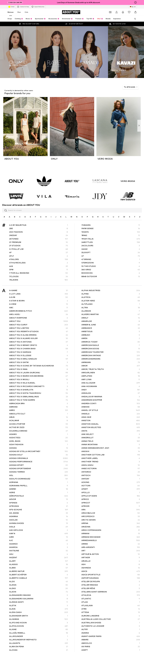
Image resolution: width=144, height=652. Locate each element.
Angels (110, 414)
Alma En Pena (38, 647)
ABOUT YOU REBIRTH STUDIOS (38, 332)
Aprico (110, 499)
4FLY (38, 256)
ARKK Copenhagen (110, 530)
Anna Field (110, 441)
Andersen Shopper (110, 400)
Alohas (38, 650)
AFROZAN (38, 506)
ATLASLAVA (110, 605)
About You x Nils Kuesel (38, 383)
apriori (110, 506)
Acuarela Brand (38, 431)
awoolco (110, 643)
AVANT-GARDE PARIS (110, 636)
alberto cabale (38, 578)
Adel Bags (38, 441)
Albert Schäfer (38, 575)
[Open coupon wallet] (110, 12)
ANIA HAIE (110, 417)
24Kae (110, 249)
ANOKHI (110, 451)
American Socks (110, 349)
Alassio (38, 564)
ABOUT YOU (38, 321)
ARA (110, 510)
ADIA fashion (38, 445)
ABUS (38, 417)
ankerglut (110, 438)
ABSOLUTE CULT (38, 414)
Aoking (110, 482)
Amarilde (110, 321)
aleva (38, 609)
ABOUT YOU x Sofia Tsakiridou (38, 393)
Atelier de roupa (110, 581)
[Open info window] (135, 2)
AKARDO (38, 544)
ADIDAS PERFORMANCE (38, 462)
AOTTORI (110, 486)
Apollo (110, 492)
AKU (38, 554)
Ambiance (110, 328)
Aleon (38, 592)
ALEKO (38, 588)
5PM (38, 270)
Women (10, 12)
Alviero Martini (110, 314)
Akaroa (38, 547)
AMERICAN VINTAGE (110, 355)
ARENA (110, 523)
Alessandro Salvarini (38, 599)
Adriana (38, 482)
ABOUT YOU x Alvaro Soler (38, 338)
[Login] (116, 12)
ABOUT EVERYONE (38, 318)
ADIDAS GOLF (38, 455)
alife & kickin (38, 626)
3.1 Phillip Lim (38, 249)
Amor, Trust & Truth (110, 369)
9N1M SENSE (110, 229)
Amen (110, 338)
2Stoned (38, 239)
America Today (110, 342)
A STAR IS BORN (38, 301)
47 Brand (110, 259)
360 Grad (110, 270)
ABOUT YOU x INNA (38, 369)
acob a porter (38, 424)
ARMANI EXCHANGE (110, 537)
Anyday (110, 479)
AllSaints (38, 643)
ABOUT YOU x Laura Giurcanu (38, 373)
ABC (38, 308)
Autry (110, 629)
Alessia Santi (38, 602)
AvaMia (110, 633)
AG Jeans (38, 513)
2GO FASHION (38, 232)
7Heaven (110, 225)
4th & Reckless (38, 263)
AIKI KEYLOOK (38, 530)
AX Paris (110, 647)
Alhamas (38, 619)
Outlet (12, 6)
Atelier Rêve (110, 588)
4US (38, 266)
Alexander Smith (38, 616)
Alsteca (110, 297)
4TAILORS (38, 259)
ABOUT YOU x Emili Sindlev (38, 359)
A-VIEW (38, 304)
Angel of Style (110, 410)
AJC (38, 540)
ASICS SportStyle (110, 575)
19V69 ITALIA (110, 239)
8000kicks (110, 273)
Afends (38, 503)
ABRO (38, 410)
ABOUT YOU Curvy (38, 325)
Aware (110, 640)
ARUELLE (110, 561)
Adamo (38, 434)
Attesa (110, 612)
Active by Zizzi (38, 427)
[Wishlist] (129, 12)
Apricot (110, 503)
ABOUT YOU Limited (38, 328)
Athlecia (110, 595)
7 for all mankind (38, 273)
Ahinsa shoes (38, 523)
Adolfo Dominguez (38, 479)
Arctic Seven (110, 520)
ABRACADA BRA (38, 403)
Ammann (110, 362)
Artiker (110, 558)
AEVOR (38, 499)
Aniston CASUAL (110, 424)
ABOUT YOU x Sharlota (38, 390)
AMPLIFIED (110, 376)
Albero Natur (38, 571)
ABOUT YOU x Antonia (38, 342)
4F (38, 253)
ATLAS (110, 602)
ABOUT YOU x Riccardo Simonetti (38, 386)
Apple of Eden (110, 496)
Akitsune (38, 551)
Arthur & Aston (110, 554)
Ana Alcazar (110, 383)
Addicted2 (38, 438)
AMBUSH (110, 335)
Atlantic (110, 599)
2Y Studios (38, 246)
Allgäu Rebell (38, 633)
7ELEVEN (38, 280)
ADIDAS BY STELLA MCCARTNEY (38, 451)
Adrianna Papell (38, 486)
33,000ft (110, 253)
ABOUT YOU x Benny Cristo (38, 345)
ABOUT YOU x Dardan (38, 352)
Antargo (110, 472)
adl (38, 475)
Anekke (110, 407)
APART (110, 489)
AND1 (110, 390)
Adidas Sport (38, 465)
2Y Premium (38, 242)
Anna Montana (110, 445)
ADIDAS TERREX (38, 472)
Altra (110, 308)
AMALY (110, 318)
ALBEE (38, 568)
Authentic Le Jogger (110, 626)
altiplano (110, 304)
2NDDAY (38, 235)
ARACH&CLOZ (110, 513)
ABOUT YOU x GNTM (38, 362)
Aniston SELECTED (110, 427)
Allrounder (38, 636)
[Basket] (135, 12)
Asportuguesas (110, 578)
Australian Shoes (110, 623)
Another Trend (110, 462)
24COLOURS (110, 246)
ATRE (110, 609)
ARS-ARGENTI (110, 547)
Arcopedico (110, 516)
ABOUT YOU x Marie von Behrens (38, 376)
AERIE (38, 492)
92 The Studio (110, 266)
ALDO (38, 581)
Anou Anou (110, 465)
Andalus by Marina (110, 397)
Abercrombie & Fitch (38, 311)
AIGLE (38, 527)
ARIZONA (110, 527)
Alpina (110, 294)
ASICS (110, 571)
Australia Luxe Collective (110, 619)
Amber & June (110, 325)
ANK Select (110, 434)
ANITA (110, 431)
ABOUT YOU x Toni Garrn (38, 400)
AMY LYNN (110, 379)
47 (110, 256)
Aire (38, 537)
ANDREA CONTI (110, 403)
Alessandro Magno (38, 595)
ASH (110, 564)
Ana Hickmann (110, 386)
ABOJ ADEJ (38, 314)
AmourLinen (110, 373)
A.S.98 (38, 297)
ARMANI (110, 534)
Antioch (110, 475)
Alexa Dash (38, 612)
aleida (38, 585)
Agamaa (38, 516)
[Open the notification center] (123, 12)
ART (110, 551)
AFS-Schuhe (38, 510)
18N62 (110, 235)
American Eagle (110, 345)
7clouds (38, 276)
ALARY (38, 561)
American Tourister (110, 352)
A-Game (38, 290)
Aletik (38, 605)
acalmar (38, 421)
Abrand (38, 407)
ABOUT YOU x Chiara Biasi (38, 349)
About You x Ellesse (38, 355)
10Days (110, 232)
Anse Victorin (110, 468)
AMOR (110, 366)
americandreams (110, 359)
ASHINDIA (110, 568)
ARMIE (110, 544)
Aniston (110, 421)
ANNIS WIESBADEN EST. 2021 (110, 448)
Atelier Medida (110, 585)
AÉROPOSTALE (38, 496)
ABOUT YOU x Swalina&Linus (38, 397)
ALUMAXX (110, 311)
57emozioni (110, 263)
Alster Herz (110, 301)
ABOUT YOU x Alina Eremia (38, 335)
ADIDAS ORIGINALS (38, 458)
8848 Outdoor (110, 276)
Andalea (110, 393)
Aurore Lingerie (110, 616)
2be (38, 229)
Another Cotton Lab (110, 455)
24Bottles (110, 242)
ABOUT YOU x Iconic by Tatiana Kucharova (38, 366)
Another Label (110, 458)
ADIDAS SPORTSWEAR (38, 468)
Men (19, 12)
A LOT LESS (38, 294)
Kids (26, 12)
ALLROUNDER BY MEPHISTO (38, 640)
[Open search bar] (134, 19)
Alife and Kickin (38, 623)
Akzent (38, 558)
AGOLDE (38, 520)
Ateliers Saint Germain (110, 592)
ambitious (110, 332)
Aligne (38, 629)
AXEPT (110, 650)
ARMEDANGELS (110, 540)
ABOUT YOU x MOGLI (38, 379)
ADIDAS (38, 448)
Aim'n (38, 534)
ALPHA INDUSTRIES (110, 290)
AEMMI (38, 489)
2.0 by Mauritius (38, 225)
